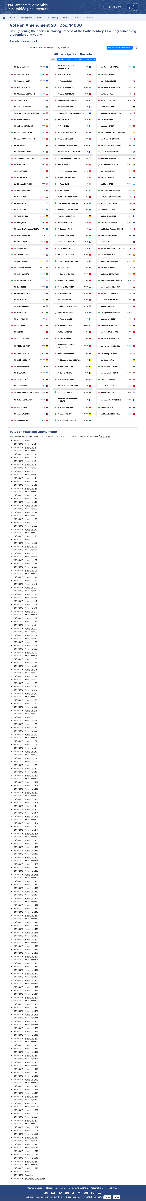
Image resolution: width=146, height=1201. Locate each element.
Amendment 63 (31, 652)
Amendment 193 (31, 1079)
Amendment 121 (31, 840)
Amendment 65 (31, 659)
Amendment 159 (31, 967)
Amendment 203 (31, 1113)
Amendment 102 (31, 775)
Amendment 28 (31, 536)
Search (89, 18)
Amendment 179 (31, 1031)
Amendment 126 (31, 857)
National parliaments (55, 1188)
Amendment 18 (31, 502)
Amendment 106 (31, 789)
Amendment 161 (31, 973)
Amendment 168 (31, 997)
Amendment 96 (31, 755)
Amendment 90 (31, 734)
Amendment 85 (31, 724)
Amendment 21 (31, 512)
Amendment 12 (31, 481)
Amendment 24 (31, 522)
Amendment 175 (31, 1021)
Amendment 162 (31, 977)
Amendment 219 (31, 1168)
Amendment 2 (30, 447)
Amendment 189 (31, 1066)
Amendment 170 (31, 1004)
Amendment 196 (31, 1089)
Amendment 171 (31, 1008)
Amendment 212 (31, 1144)
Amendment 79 (31, 703)
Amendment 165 (31, 987)
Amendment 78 (31, 700)
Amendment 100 (31, 768)
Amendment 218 (31, 1165)
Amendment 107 (31, 792)
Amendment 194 (31, 1083)
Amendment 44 (31, 591)
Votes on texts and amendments (119, 48)
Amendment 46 (31, 598)
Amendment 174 (31, 1018)
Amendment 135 (31, 888)
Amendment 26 (31, 529)
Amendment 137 (31, 895)
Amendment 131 (31, 874)
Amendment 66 (31, 662)
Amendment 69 (31, 669)
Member (61, 59)
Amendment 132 (31, 878)
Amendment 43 (31, 587)
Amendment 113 (31, 813)
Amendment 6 (30, 461)
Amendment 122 (31, 844)
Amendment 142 (31, 908)
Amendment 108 (31, 796)
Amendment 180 (31, 1035)
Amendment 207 (31, 1127)
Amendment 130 (31, 871)
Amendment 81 (31, 710)
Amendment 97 (31, 758)
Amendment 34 (31, 557)
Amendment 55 (31, 628)
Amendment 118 (31, 830)
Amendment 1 (30, 444)
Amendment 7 (30, 464)
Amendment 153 (31, 946)
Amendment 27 (31, 533)
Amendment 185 (31, 1052)
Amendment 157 (31, 960)
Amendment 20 (31, 509)
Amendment (30, 440)
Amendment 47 (31, 601)
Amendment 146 (31, 922)
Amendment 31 (31, 546)
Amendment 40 (31, 577)
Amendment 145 (31, 919)
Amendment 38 (31, 570)
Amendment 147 (31, 926)
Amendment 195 (31, 1086)
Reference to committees (35, 1178)
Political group (78, 59)
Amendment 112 (31, 809)
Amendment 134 (31, 885)
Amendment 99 (31, 765)
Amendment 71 (31, 676)
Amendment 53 (31, 621)
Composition (26, 18)
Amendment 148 (31, 929)
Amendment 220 (31, 1171)
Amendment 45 (31, 594)
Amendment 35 (31, 560)
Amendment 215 (31, 1154)
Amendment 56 (31, 632)
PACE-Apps (115, 7)
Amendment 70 (31, 673)
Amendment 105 (31, 785)
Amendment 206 (31, 1124)
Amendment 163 (31, 980)
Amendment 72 (31, 680)
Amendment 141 (31, 905)
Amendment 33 (31, 553)
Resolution (29, 1175)
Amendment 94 (31, 748)
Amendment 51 (31, 615)
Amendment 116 (31, 823)
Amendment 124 (31, 850)
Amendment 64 (31, 656)
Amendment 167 (31, 994)
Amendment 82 (31, 714)
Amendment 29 (31, 539)
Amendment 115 (31, 820)
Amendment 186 (31, 1055)
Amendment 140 (31, 902)
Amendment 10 (31, 475)
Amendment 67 (31, 666)
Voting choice (90, 59)
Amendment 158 (31, 963)
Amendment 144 (31, 915)
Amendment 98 (31, 762)
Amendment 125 (31, 854)
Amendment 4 (30, 454)
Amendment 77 (31, 697)
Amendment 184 (31, 1049)
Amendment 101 (31, 772)
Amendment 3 (30, 451)
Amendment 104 (31, 782)
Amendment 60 (31, 642)
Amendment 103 (31, 779)
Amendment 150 (31, 936)
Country (68, 59)
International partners (78, 1188)
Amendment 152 (31, 943)
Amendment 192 (31, 1076)
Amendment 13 (31, 485)
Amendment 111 (31, 806)
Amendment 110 (31, 803)
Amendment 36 (31, 563)
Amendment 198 (31, 1096)
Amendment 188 (31, 1062)
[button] (136, 47)
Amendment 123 (31, 847)
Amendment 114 (31, 816)
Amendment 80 (31, 707)
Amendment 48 (31, 604)
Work (39, 18)
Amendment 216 (31, 1158)
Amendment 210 (31, 1137)
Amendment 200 (31, 1103)
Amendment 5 (30, 458)
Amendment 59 (31, 639)
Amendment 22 (31, 516)
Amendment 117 (31, 826)
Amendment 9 (30, 471)
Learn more (96, 1197)
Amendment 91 (31, 738)
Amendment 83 (31, 717)
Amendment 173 (31, 1014)
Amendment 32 (31, 550)
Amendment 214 (31, 1151)
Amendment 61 (31, 645)
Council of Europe (35, 1188)
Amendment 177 (31, 1025)
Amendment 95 (31, 751)
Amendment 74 (31, 686)
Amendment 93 (31, 744)
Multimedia (113, 1188)
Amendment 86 (31, 727)
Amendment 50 (31, 611)
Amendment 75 (31, 690)
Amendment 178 (31, 1028)
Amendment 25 (31, 526)
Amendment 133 (31, 881)
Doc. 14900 (105, 436)
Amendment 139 (31, 898)
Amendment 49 (31, 608)
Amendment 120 (31, 837)
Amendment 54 (31, 625)
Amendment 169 (31, 1001)
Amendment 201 (31, 1107)
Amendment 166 (31, 990)
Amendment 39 (31, 574)
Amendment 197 (31, 1093)
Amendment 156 (31, 956)
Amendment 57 (31, 635)
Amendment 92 (31, 741)
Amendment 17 (31, 499)
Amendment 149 (31, 932)
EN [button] (104, 7)
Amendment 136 (31, 891)
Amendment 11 (31, 478)
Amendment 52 (31, 618)
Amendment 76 (31, 693)
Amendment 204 (31, 1117)
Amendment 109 (31, 799)
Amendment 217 (31, 1161)
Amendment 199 (31, 1100)
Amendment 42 (31, 584)
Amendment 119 (31, 833)
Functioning (52, 18)
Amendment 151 (31, 939)
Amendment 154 (31, 949)
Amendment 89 (31, 731)
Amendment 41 (31, 580)
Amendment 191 (31, 1072)
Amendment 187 (31, 1059)
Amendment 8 (30, 468)
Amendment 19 (31, 505)
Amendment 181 (31, 1038)
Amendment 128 (31, 864)
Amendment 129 (31, 867)
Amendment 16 (31, 495)
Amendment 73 (31, 683)
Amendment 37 (31, 567)
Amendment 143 (31, 912)
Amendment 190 (31, 1069)
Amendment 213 (31, 1148)
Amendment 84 (31, 721)
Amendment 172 (31, 1011)
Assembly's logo (98, 1188)
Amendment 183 (31, 1045)
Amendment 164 (31, 984)
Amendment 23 (31, 519)
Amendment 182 (31, 1042)
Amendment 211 (31, 1141)
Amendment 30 (31, 543)
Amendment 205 (31, 1120)
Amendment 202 (31, 1110)
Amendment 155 (31, 953)
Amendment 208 (31, 1130)
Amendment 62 (31, 649)
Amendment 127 (31, 861)
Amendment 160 (31, 970)
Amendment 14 (31, 488)
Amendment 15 (31, 492)
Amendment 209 (31, 1134)
